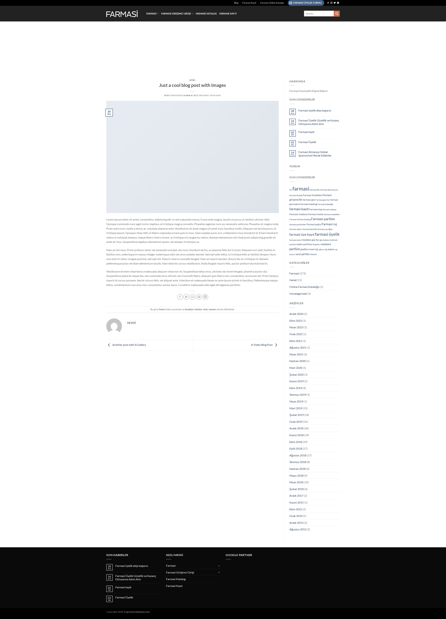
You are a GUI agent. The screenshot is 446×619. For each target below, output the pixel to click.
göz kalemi (324, 240)
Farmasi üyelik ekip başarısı (314, 110)
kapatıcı (316, 244)
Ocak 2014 (295, 515)
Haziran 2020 (297, 361)
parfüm (294, 249)
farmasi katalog (309, 204)
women (212, 309)
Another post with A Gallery (129, 344)
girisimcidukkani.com (138, 611)
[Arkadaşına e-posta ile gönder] (192, 297)
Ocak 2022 (295, 334)
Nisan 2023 (296, 327)
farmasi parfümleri (297, 224)
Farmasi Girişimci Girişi (176, 13)
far (290, 189)
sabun (321, 249)
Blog (236, 2)
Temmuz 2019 (297, 394)
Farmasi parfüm (323, 219)
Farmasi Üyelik (307, 142)
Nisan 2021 (296, 354)
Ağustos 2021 (297, 347)
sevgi (167, 95)
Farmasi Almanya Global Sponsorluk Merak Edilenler (315, 153)
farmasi (301, 188)
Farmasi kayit (306, 131)
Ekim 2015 (295, 509)
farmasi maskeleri (332, 214)
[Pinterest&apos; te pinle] (199, 297)
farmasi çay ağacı (325, 229)
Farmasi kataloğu (325, 204)
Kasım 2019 (296, 381)
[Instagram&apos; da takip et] (331, 3)
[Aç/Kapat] (219, 566)
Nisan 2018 (296, 482)
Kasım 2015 (296, 502)
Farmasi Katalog (206, 13)
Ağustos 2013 (297, 529)
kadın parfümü (305, 244)
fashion (198, 309)
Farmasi (151, 13)
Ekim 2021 (295, 340)
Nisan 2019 (296, 401)
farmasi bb (314, 189)
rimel (311, 249)
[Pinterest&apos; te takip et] (338, 3)
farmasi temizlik (310, 229)
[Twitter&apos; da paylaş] (186, 297)
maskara (326, 244)
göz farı (315, 239)
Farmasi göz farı (323, 200)
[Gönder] (337, 14)
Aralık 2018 (296, 428)
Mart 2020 (295, 367)
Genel (192, 80)
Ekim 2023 (295, 320)
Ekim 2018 (295, 441)
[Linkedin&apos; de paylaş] (205, 297)
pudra (304, 249)
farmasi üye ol (295, 240)
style (205, 309)
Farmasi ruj (329, 224)
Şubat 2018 (296, 489)
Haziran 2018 (297, 468)
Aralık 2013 (296, 522)
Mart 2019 (295, 408)
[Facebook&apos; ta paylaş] (180, 297)
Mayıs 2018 (296, 475)
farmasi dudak (295, 195)
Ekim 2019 (295, 388)
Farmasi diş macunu (329, 189)
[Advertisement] (223, 47)
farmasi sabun (295, 229)
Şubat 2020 (296, 374)
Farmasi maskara (298, 214)
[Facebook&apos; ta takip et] (328, 3)
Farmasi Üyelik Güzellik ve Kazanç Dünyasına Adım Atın (318, 122)
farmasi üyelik (327, 234)
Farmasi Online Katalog (272, 2)
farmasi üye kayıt (301, 234)
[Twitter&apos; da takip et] (335, 3)
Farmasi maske (315, 214)
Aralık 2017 (296, 495)
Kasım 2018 (296, 435)
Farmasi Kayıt (249, 2)
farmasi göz (309, 199)
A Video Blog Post (262, 344)
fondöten (306, 239)
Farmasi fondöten (312, 195)
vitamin (313, 254)
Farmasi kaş (315, 209)
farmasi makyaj (329, 209)
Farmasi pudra (314, 224)
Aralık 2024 (296, 313)
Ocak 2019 (295, 421)
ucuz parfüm (303, 254)
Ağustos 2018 (297, 455)
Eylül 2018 (295, 448)
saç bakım (329, 249)
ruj (316, 249)
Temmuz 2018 (297, 462)
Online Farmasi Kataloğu (304, 286)
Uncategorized (298, 293)
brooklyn (189, 309)
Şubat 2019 (296, 414)
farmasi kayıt (299, 209)
